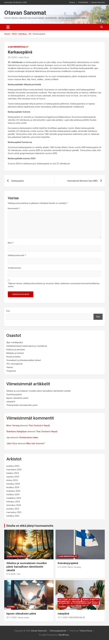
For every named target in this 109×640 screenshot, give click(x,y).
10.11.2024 (63, 617)
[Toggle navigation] (8, 27)
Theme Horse (85, 630)
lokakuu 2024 (12, 473)
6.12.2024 (62, 567)
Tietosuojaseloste (57, 630)
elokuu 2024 (12, 480)
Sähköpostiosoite (17, 255)
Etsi (8, 311)
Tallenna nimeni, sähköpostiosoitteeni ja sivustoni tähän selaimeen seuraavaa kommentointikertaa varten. (53, 285)
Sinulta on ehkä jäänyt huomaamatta (29, 525)
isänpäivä (10, 401)
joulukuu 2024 (12, 466)
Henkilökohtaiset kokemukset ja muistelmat (26, 346)
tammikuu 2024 (13, 505)
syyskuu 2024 (12, 476)
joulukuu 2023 (12, 508)
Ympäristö (11, 371)
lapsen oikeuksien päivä (17, 398)
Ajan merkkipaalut (18, 47)
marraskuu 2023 (13, 512)
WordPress (63, 635)
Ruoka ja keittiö (13, 356)
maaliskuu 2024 (13, 498)
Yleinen (9, 367)
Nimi (10, 243)
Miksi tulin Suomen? (35, 443)
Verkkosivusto (14, 268)
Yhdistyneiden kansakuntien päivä (21, 405)
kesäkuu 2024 (12, 487)
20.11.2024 (11, 617)
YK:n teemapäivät (14, 364)
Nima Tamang (12, 425)
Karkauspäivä (17, 181)
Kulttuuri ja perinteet (15, 349)
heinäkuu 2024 (13, 484)
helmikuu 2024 (13, 501)
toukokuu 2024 (13, 491)
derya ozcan (23, 617)
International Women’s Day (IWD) (82, 181)
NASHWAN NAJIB (77, 617)
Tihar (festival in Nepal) (39, 425)
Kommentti (14, 208)
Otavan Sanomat (98, 2)
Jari (8, 437)
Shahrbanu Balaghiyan (16, 431)
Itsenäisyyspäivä (14, 394)
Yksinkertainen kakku (28, 437)
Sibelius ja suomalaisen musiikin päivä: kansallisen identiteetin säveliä (38, 391)
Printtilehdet (83, 2)
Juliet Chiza (23, 57)
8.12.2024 (10, 574)
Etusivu (72, 2)
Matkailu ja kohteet (15, 353)
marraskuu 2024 (13, 469)
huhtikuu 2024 (12, 494)
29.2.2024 (12, 57)
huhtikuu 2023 (12, 516)
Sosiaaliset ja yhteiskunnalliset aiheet (23, 360)
